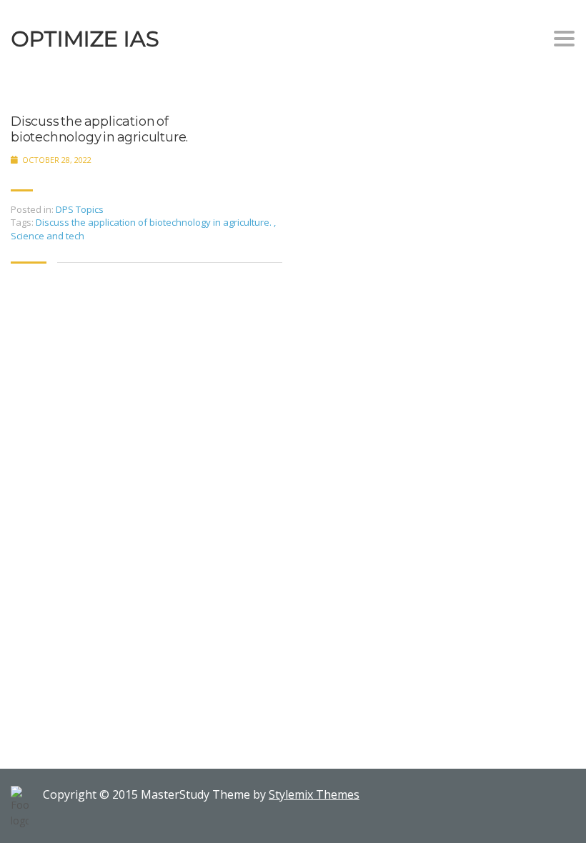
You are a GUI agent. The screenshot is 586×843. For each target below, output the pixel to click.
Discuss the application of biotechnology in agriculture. (99, 129)
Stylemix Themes (314, 794)
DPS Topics (80, 209)
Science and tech (47, 235)
